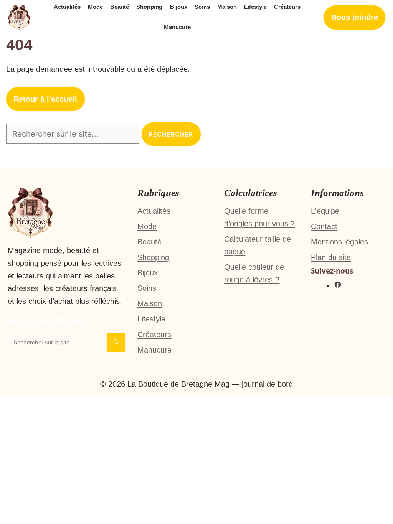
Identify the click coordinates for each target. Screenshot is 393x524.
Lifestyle (255, 7)
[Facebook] (338, 286)
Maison (227, 7)
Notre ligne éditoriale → (51, 320)
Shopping (149, 7)
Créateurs (287, 7)
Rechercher (171, 134)
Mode (95, 7)
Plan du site (331, 257)
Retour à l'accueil (45, 99)
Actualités (67, 7)
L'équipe (325, 211)
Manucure (177, 27)
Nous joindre (354, 17)
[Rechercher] (116, 342)
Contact (324, 226)
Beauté (119, 7)
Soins (202, 7)
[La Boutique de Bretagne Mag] (19, 17)
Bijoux (178, 7)
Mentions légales (339, 241)
